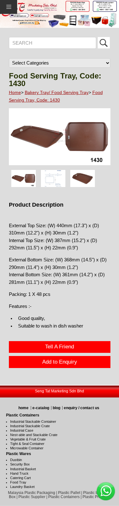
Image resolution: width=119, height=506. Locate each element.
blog (56, 408)
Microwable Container (26, 448)
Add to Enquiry (59, 362)
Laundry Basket (22, 487)
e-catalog (40, 408)
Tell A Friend (59, 347)
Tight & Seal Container (27, 444)
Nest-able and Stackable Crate (33, 435)
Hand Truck (19, 473)
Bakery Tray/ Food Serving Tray (57, 92)
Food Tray (18, 482)
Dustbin (16, 460)
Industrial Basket (23, 469)
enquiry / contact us (81, 408)
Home (15, 92)
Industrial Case (21, 430)
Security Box (20, 464)
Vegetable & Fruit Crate (28, 439)
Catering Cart (20, 478)
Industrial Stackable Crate (30, 426)
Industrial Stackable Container (33, 421)
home (23, 408)
